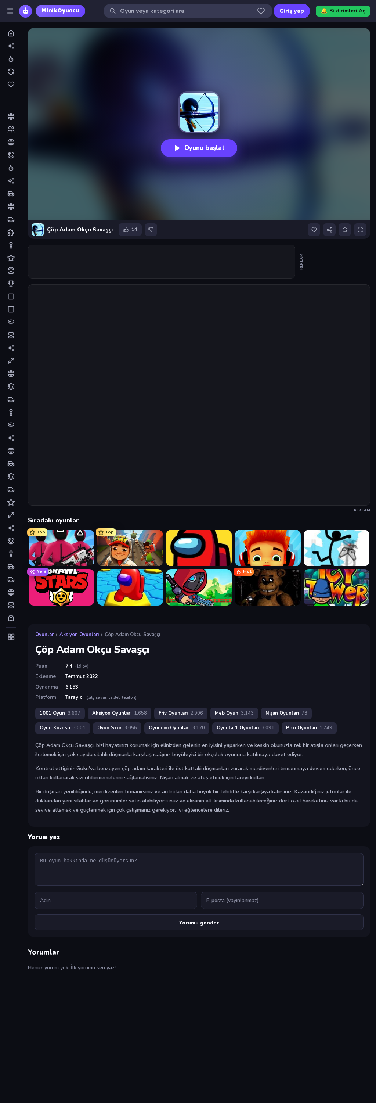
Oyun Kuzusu (63, 728)
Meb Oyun (234, 713)
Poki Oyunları (309, 728)
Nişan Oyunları (286, 713)
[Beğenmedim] (151, 229)
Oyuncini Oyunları (177, 728)
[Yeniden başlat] (345, 229)
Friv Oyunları (181, 713)
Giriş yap (291, 11)
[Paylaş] (329, 229)
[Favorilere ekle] (314, 229)
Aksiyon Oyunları (79, 634)
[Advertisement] (162, 261)
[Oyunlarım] (261, 11)
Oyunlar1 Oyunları (245, 728)
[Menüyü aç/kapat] (10, 11)
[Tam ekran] (360, 229)
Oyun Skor (117, 728)
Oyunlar (44, 634)
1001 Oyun (60, 713)
